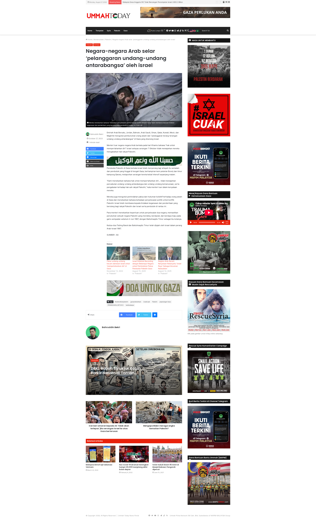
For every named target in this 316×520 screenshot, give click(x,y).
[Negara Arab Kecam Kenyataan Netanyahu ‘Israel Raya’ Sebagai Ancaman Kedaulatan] (169, 253)
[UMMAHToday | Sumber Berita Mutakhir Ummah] (108, 15)
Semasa (97, 45)
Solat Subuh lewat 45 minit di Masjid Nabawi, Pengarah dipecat (165, 467)
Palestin (117, 31)
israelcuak (146, 302)
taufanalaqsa (130, 305)
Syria (109, 31)
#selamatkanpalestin (121, 302)
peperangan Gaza (165, 302)
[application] (209, 213)
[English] (194, 31)
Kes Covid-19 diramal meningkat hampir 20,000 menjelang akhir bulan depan (133, 467)
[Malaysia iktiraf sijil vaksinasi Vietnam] (100, 454)
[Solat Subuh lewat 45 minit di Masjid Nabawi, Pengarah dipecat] (167, 454)
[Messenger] (154, 314)
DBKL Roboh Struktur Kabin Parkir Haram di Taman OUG (144, 2)
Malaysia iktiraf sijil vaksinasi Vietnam (99, 465)
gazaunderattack (135, 302)
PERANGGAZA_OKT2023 (115, 305)
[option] (134, 370)
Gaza (125, 31)
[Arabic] (197, 31)
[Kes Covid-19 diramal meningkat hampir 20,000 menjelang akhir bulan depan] (134, 454)
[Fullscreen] (227, 222)
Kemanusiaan (99, 39)
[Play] (191, 222)
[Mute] (223, 222)
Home (90, 31)
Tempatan (99, 31)
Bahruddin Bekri (96, 134)
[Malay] (191, 31)
